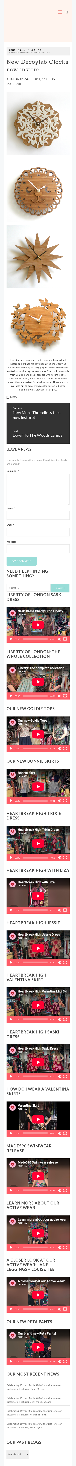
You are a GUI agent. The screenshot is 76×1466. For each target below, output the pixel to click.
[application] (38, 625)
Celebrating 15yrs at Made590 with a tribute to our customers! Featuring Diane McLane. (34, 1387)
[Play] (11, 639)
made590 (14, 84)
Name (11, 508)
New (13, 397)
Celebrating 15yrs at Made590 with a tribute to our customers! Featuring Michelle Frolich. (34, 1412)
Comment (13, 470)
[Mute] (59, 639)
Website (12, 541)
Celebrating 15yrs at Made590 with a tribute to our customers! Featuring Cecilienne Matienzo (34, 1400)
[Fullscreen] (65, 639)
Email (10, 524)
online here (27, 385)
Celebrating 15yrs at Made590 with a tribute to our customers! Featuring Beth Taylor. (34, 1425)
